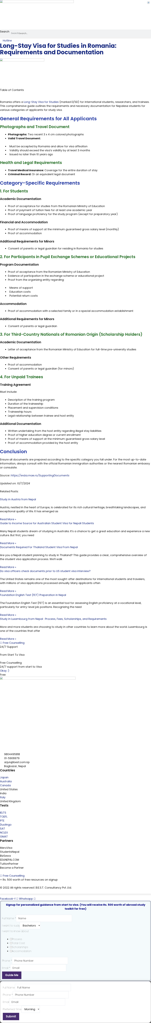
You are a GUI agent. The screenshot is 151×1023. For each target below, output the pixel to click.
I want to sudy (11, 925)
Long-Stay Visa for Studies (41, 102)
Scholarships (20, 947)
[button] (75, 38)
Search (4, 31)
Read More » (8, 519)
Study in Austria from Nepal (18, 499)
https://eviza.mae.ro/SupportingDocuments (40, 475)
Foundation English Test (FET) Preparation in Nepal (33, 595)
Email (6, 968)
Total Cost (18, 943)
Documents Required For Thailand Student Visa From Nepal (39, 547)
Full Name (9, 918)
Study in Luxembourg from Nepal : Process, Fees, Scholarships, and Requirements (53, 619)
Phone (7, 960)
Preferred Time (12, 1009)
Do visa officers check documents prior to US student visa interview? (45, 571)
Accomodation (21, 951)
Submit (11, 1016)
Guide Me (11, 975)
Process (17, 939)
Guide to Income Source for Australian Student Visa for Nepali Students (47, 523)
